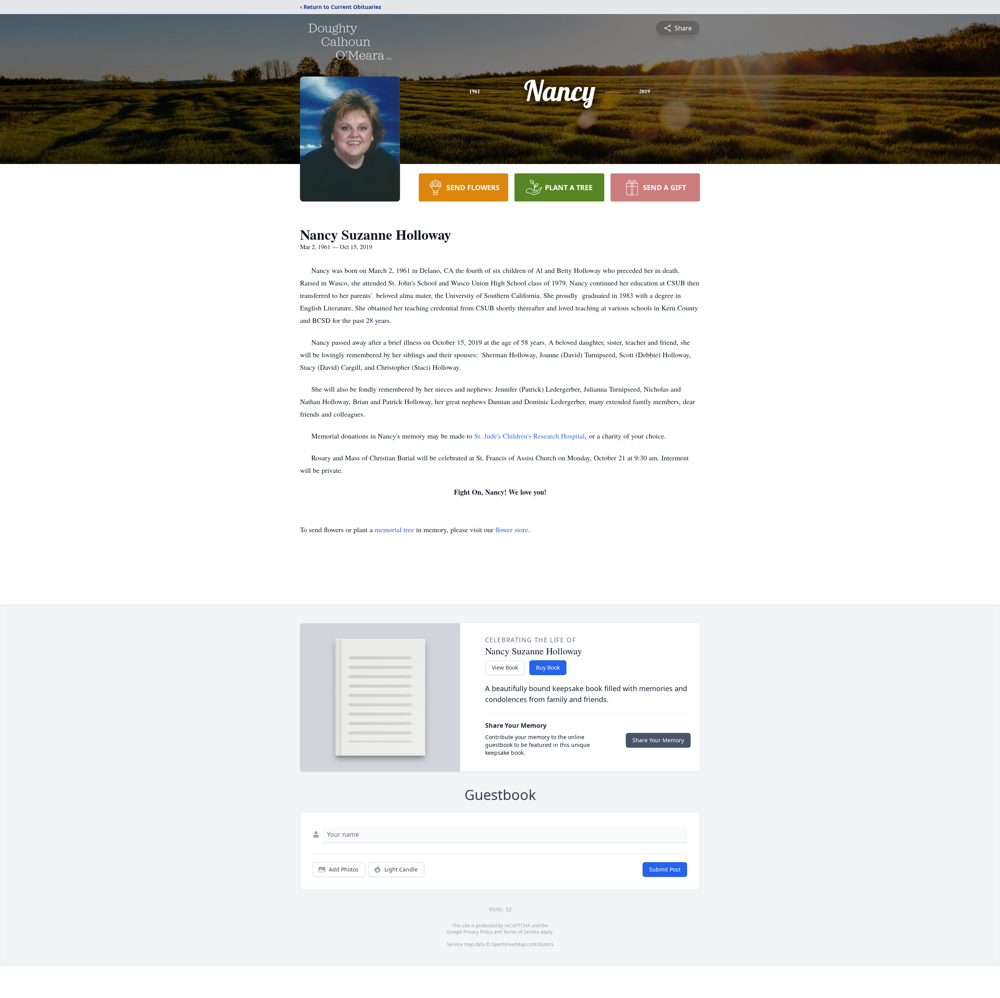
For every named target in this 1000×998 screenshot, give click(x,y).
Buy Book (548, 667)
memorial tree (394, 529)
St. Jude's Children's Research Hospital (529, 435)
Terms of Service (521, 931)
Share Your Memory (658, 740)
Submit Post (664, 869)
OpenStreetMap (508, 944)
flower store (511, 529)
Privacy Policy (478, 931)
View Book (505, 667)
